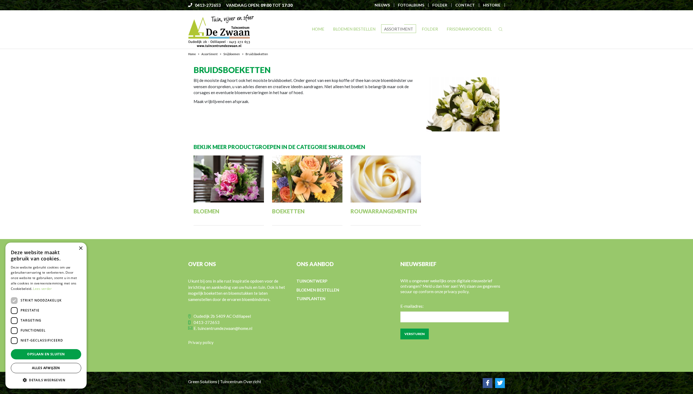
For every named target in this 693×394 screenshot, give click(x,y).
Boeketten (288, 211)
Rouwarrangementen (384, 211)
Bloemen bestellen (317, 289)
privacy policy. (456, 291)
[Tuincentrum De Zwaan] (221, 30)
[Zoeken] (501, 29)
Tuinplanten (310, 298)
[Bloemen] (229, 179)
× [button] (81, 248)
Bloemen (206, 211)
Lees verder (42, 288)
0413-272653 (207, 322)
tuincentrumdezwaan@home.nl (225, 328)
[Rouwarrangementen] (386, 179)
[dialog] (46, 316)
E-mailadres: (412, 306)
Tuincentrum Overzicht (240, 381)
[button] (46, 380)
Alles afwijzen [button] (46, 368)
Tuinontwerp (311, 281)
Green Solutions (202, 381)
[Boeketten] (307, 179)
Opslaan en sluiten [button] (46, 354)
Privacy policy (201, 342)
